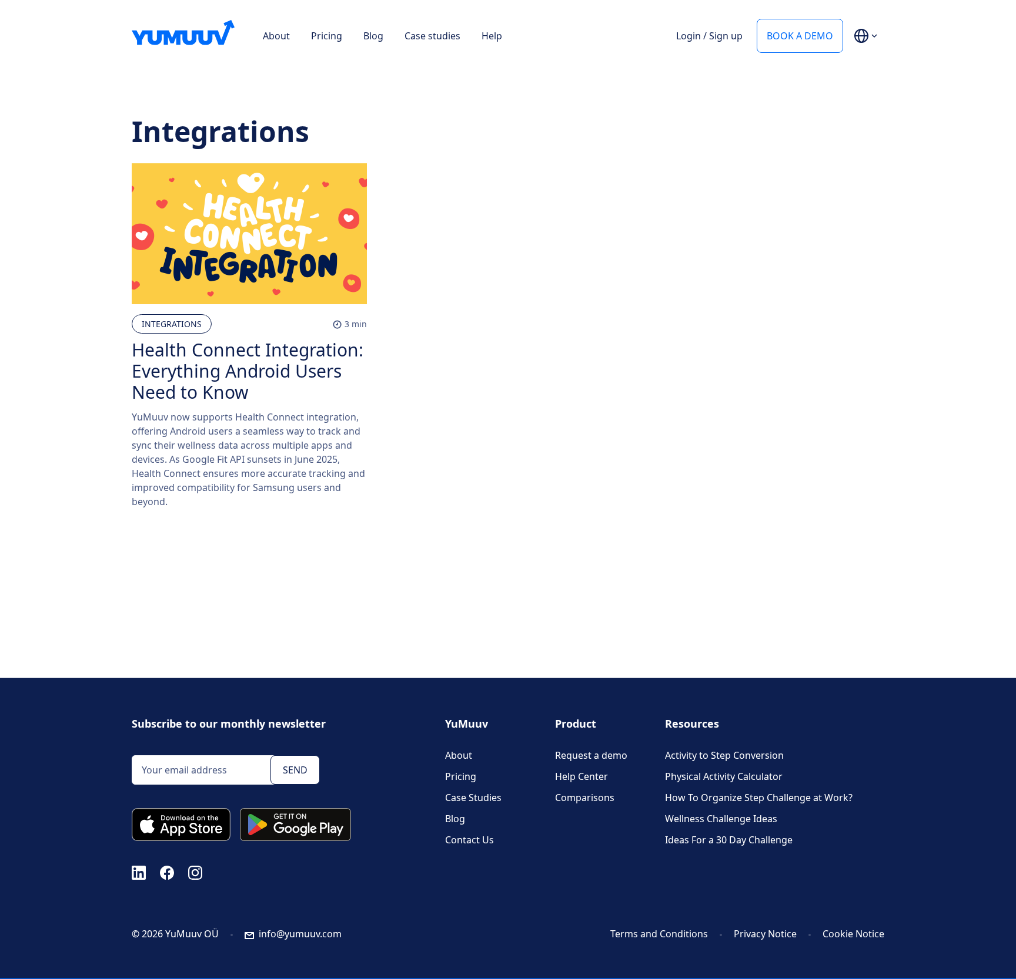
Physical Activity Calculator (724, 776)
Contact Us (469, 839)
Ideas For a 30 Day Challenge (729, 839)
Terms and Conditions (659, 933)
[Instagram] (195, 871)
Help (492, 35)
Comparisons (584, 797)
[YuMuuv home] (183, 32)
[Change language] (865, 36)
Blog (373, 35)
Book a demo (800, 35)
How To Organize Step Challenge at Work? (759, 797)
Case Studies (473, 797)
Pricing (326, 35)
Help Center (581, 776)
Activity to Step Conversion (724, 755)
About (276, 35)
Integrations (172, 323)
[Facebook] (167, 871)
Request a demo (591, 755)
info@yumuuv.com (300, 933)
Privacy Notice (765, 933)
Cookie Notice (853, 933)
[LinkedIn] (139, 871)
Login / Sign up (709, 35)
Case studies (432, 35)
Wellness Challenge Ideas (721, 818)
